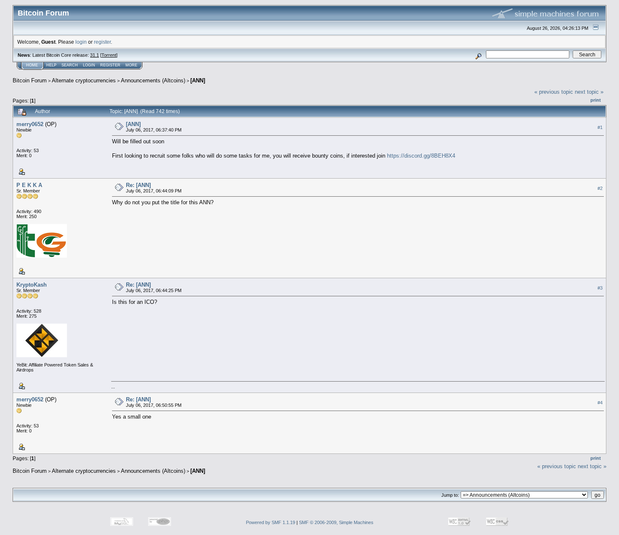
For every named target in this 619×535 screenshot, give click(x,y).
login (81, 42)
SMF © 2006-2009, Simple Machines (336, 522)
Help (51, 65)
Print (595, 100)
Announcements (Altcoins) (153, 80)
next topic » (589, 92)
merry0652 (29, 124)
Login (89, 65)
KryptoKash (31, 285)
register (102, 42)
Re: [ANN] (138, 185)
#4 (600, 402)
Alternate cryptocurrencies (84, 80)
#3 (600, 287)
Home (32, 65)
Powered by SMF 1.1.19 (270, 522)
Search (69, 65)
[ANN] (197, 80)
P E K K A (29, 185)
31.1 (94, 55)
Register (110, 65)
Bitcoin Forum (30, 80)
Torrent (108, 55)
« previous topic (553, 92)
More (131, 65)
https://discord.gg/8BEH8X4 (421, 156)
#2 (600, 188)
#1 (600, 127)
